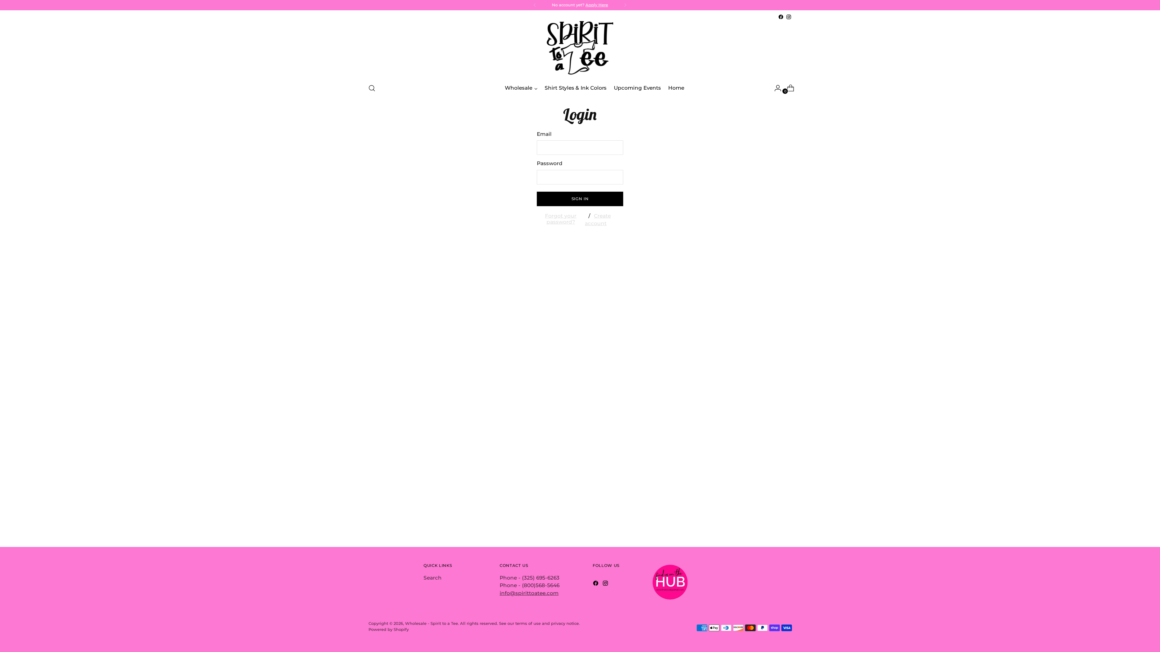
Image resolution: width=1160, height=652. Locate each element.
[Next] (625, 5)
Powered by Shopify (389, 629)
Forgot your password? (560, 219)
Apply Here (596, 4)
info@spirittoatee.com (529, 593)
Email (544, 134)
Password (549, 163)
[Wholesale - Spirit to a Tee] (580, 49)
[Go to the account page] (775, 88)
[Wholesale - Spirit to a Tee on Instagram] (788, 17)
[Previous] (534, 5)
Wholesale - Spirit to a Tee (431, 623)
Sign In (580, 198)
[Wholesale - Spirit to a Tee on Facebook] (781, 17)
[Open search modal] (372, 88)
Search (433, 578)
